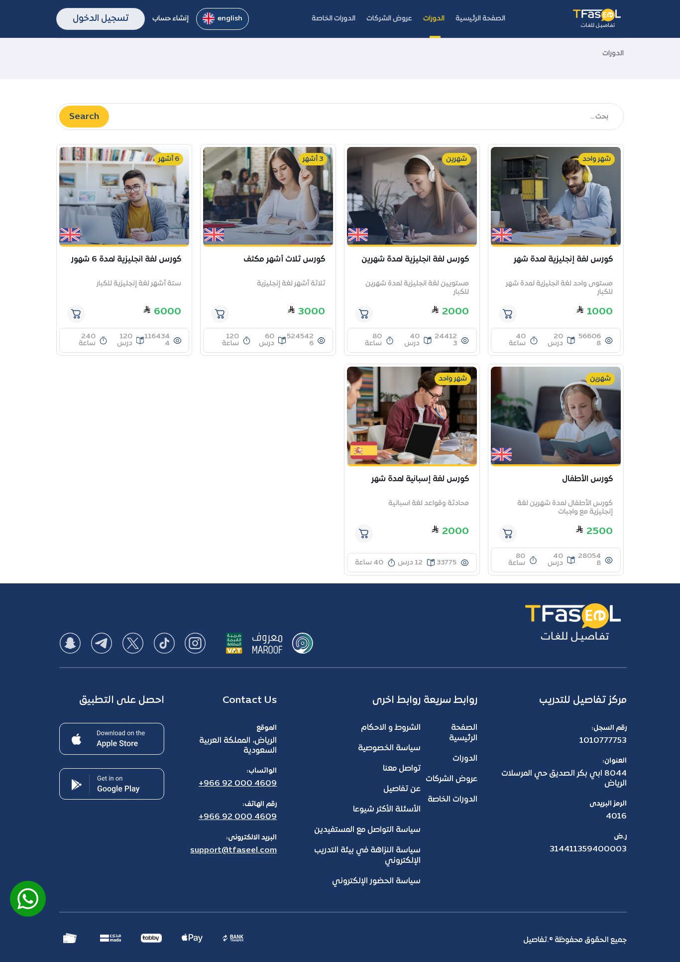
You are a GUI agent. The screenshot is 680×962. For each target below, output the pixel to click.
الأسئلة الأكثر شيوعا (387, 810)
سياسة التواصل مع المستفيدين (367, 830)
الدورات (465, 759)
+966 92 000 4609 (238, 784)
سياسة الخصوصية (389, 748)
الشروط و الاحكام (391, 728)
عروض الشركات (451, 779)
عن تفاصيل (402, 789)
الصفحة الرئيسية (463, 733)
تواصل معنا (402, 769)
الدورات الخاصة (452, 800)
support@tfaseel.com (233, 850)
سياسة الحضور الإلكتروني (376, 881)
